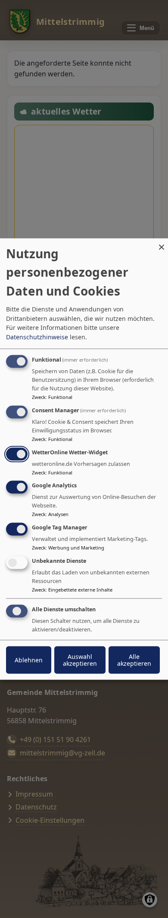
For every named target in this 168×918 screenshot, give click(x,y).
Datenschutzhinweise (37, 337)
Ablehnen (29, 659)
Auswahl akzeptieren (80, 659)
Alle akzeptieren (134, 659)
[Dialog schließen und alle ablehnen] (161, 244)
